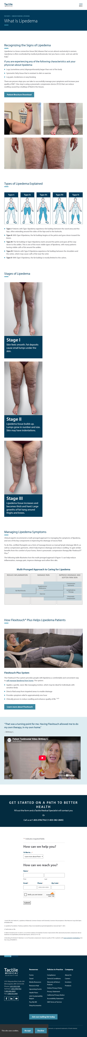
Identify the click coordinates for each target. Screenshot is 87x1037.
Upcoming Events (35, 989)
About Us (68, 975)
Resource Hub (34, 985)
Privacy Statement (53, 991)
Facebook (6, 998)
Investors (68, 982)
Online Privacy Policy (54, 988)
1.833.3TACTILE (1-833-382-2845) (47, 820)
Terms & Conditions (54, 978)
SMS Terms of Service (54, 1002)
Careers (67, 978)
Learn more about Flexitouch (20, 706)
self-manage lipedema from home (19, 680)
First (24, 879)
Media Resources (35, 982)
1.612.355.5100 (15, 986)
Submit (27, 902)
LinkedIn (11, 998)
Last (45, 879)
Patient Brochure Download (19, 94)
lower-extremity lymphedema (72, 938)
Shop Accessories (35, 1005)
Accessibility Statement (55, 998)
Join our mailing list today (43, 1016)
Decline (40, 1030)
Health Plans (33, 992)
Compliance (51, 975)
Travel (31, 978)
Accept (28, 1030)
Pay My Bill (33, 1002)
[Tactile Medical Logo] (8, 5)
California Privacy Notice (56, 995)
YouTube (16, 998)
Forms (31, 975)
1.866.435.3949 (12, 994)
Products (68, 985)
